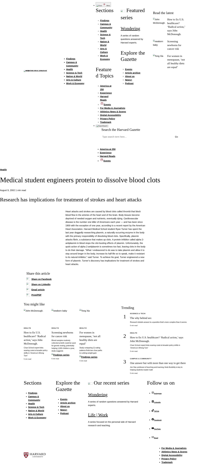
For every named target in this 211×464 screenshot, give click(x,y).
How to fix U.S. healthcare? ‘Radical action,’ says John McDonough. (176, 27)
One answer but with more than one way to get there (158, 363)
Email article (38, 289)
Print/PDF (36, 295)
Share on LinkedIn (40, 284)
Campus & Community (140, 359)
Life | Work (98, 414)
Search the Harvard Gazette (120, 130)
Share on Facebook (41, 279)
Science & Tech (138, 313)
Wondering (130, 28)
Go (176, 137)
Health (3, 169)
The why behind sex (140, 318)
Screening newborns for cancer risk (174, 45)
